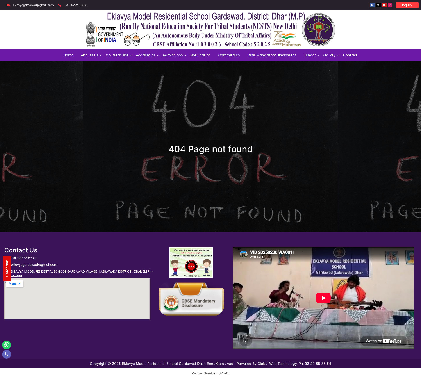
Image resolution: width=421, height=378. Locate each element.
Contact (350, 55)
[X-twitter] (378, 5)
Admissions (173, 55)
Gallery (329, 55)
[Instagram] (390, 5)
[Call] (6, 354)
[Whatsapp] (6, 345)
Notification (200, 55)
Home (68, 55)
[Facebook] (372, 5)
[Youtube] (384, 5)
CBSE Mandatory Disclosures (271, 55)
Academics (145, 55)
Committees (229, 55)
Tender (310, 55)
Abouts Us (89, 55)
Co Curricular (117, 55)
